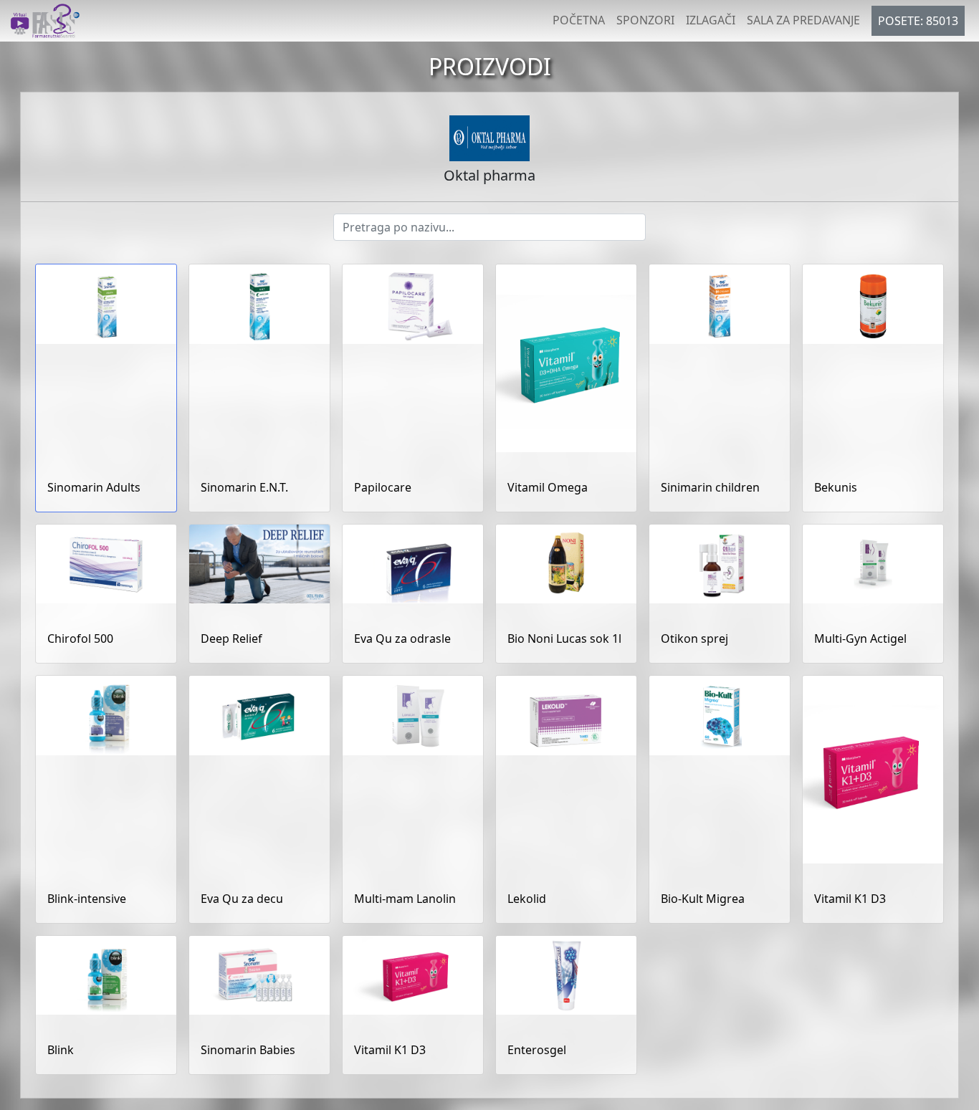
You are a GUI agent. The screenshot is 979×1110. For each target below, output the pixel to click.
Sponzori (645, 20)
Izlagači (710, 20)
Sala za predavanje (803, 20)
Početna (579, 20)
